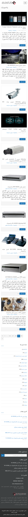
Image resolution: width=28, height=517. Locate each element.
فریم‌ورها (25, 382)
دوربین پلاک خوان (24, 392)
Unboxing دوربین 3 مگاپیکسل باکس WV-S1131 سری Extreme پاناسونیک (14, 160)
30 (21, 336)
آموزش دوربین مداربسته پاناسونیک (21, 356)
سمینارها (25, 398)
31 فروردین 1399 (22, 253)
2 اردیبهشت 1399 (22, 225)
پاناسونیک (14, 30)
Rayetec (25, 349)
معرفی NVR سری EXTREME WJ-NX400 (15, 277)
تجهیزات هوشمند (24, 362)
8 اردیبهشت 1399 (22, 105)
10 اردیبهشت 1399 (22, 67)
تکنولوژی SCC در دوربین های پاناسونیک (16, 313)
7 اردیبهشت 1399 (22, 132)
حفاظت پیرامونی (24, 375)
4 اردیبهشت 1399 (22, 188)
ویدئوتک (25, 405)
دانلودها (25, 379)
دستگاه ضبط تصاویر (9, 188)
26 (9, 336)
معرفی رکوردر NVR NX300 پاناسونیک (17, 187)
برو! (3, 455)
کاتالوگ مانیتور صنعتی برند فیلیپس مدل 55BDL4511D (16, 433)
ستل (26, 395)
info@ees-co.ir (19, 478)
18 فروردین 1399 (22, 314)
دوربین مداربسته (9, 67)
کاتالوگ (25, 385)
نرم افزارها (10, 30)
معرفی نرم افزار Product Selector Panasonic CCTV (14, 28)
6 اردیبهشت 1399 (22, 162)
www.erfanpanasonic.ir (17, 484)
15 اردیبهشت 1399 (22, 30)
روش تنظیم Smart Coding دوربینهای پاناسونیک (14, 130)
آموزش (26, 352)
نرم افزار (25, 402)
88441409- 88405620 (17, 481)
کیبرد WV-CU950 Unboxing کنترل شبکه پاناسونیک (14, 250)
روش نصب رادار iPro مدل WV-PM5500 (19, 416)
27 (12, 336)
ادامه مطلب (22, 45)
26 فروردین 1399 (22, 279)
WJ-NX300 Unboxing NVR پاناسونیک (16, 223)
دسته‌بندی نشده (24, 389)
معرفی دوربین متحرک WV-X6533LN (17, 65)
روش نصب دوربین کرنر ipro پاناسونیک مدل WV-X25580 (15, 422)
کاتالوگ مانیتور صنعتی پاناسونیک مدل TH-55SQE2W (16, 438)
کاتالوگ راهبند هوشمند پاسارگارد (20, 427)
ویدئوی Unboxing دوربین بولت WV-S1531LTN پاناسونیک (14, 103)
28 (15, 336)
